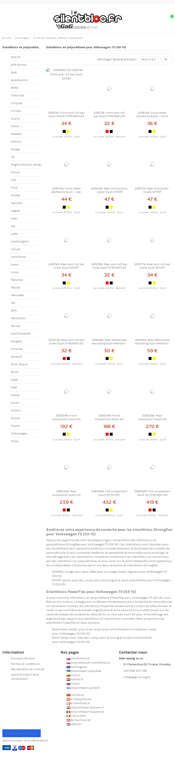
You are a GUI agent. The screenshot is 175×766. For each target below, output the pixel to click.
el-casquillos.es (80, 699)
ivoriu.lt (75, 675)
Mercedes (17, 295)
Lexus (15, 264)
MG (13, 303)
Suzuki (15, 418)
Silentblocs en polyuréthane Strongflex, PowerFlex (38, 47)
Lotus (15, 272)
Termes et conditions (25, 664)
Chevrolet (17, 95)
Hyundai (16, 203)
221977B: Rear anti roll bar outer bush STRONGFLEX (66, 341)
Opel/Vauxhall (21, 333)
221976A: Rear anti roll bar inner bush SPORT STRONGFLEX (66, 267)
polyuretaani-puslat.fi (85, 688)
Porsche (17, 349)
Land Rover (18, 257)
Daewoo (16, 134)
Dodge (15, 149)
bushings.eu (78, 667)
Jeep (14, 218)
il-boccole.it (78, 716)
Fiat (13, 180)
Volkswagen (19, 433)
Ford (14, 187)
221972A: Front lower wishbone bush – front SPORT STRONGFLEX (152, 116)
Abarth (16, 57)
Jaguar (15, 211)
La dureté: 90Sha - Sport (66, 136)
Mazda (15, 287)
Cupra (15, 118)
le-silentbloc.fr (80, 703)
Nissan (16, 326)
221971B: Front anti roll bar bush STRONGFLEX (109, 114)
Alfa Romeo (18, 65)
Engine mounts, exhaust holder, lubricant (40, 164)
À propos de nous (23, 658)
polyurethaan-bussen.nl (87, 707)
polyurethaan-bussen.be (87, 712)
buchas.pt (77, 695)
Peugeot (16, 341)
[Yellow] (68, 131)
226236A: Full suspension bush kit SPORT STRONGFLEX (109, 494)
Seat (14, 387)
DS (13, 157)
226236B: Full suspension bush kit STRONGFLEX (152, 493)
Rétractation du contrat (27, 669)
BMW (14, 88)
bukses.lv (76, 679)
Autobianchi (19, 80)
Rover (15, 372)
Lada (14, 234)
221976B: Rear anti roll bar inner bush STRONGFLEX (109, 266)
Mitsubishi (18, 318)
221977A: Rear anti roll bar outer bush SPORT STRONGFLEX (152, 267)
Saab (14, 380)
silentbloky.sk (79, 658)
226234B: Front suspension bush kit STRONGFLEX (109, 419)
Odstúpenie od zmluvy (21, 733)
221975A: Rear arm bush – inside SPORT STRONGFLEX (152, 192)
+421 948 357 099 (135, 671)
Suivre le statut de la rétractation (25, 677)
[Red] (107, 131)
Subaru (16, 410)
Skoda (15, 395)
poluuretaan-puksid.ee (85, 671)
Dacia (15, 126)
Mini (14, 310)
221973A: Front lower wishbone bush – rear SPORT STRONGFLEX (66, 192)
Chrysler (17, 103)
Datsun (16, 141)
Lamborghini (20, 241)
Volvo (14, 441)
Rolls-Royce (19, 364)
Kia (13, 226)
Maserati (17, 280)
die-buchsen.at (80, 720)
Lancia (15, 249)
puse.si (75, 683)
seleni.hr (76, 724)
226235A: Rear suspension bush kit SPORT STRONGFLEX (152, 419)
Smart (15, 403)
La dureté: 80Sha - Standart (109, 136)
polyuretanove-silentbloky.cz (90, 662)
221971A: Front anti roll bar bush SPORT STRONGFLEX (66, 114)
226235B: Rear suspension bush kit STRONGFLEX (66, 494)
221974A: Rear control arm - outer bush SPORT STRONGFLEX (109, 192)
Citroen (16, 111)
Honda (15, 195)
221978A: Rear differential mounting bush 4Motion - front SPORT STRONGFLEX (109, 343)
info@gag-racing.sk (136, 677)
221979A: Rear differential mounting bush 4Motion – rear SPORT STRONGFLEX (152, 343)
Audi (14, 72)
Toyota (15, 426)
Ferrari (15, 172)
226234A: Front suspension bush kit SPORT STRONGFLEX (66, 419)
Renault (16, 356)
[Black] (64, 131)
